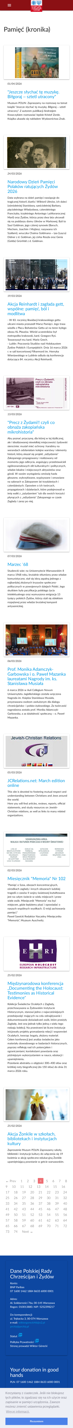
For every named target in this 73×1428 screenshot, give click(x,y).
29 (40, 1197)
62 (49, 1220)
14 (47, 1186)
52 (32, 1214)
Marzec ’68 (17, 565)
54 (49, 1214)
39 (57, 1203)
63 (57, 1220)
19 (24, 1192)
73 (7, 1231)
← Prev (11, 1181)
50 (16, 1214)
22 (49, 1192)
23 (57, 1192)
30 (49, 1197)
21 (40, 1192)
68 (32, 1225)
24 (65, 1192)
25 (7, 1197)
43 (24, 1209)
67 (24, 1225)
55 (57, 1214)
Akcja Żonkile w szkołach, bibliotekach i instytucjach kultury (32, 1139)
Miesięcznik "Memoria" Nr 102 (36, 879)
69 (40, 1225)
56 (65, 1214)
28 (32, 1197)
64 (65, 1220)
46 (49, 1209)
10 (14, 1186)
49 (7, 1214)
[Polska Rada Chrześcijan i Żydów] (36, 7)
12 (30, 1186)
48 (65, 1209)
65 (7, 1225)
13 (38, 1186)
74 (16, 1231)
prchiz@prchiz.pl (19, 1326)
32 (65, 1197)
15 (55, 1186)
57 (7, 1220)
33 (7, 1203)
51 (24, 1214)
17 (7, 1192)
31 (57, 1197)
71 (57, 1225)
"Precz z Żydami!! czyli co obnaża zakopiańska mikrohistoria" (31, 427)
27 (24, 1197)
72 (65, 1225)
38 (49, 1203)
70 (49, 1225)
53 (40, 1214)
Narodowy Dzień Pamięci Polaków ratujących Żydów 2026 (32, 187)
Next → (27, 1231)
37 (40, 1203)
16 (63, 1186)
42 (16, 1209)
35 (24, 1203)
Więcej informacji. (18, 1411)
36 (32, 1203)
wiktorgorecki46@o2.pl (32, 1322)
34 (16, 1203)
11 (22, 1186)
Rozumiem (36, 1421)
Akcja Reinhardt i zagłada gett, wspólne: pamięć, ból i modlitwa (35, 309)
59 (24, 1220)
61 (40, 1220)
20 (32, 1192)
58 (16, 1220)
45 (40, 1209)
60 (32, 1220)
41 (7, 1209)
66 (16, 1225)
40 (65, 1203)
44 (32, 1209)
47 (57, 1209)
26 (16, 1197)
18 (16, 1192)
